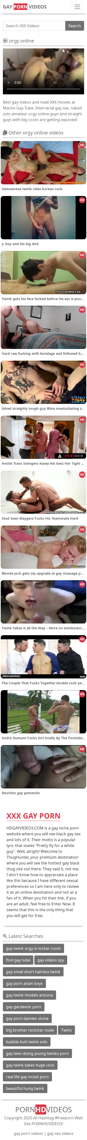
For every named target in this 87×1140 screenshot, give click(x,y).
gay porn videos (28, 1133)
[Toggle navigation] (77, 7)
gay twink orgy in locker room (33, 948)
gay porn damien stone (27, 1018)
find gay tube (18, 960)
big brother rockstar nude (30, 1030)
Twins (66, 1030)
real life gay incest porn (27, 1076)
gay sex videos (60, 1133)
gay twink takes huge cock (30, 1065)
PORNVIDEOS (43, 1109)
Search (74, 25)
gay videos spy (50, 960)
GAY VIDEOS (25, 6)
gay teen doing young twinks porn (37, 1053)
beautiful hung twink (25, 1088)
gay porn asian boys (24, 983)
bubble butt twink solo (26, 1041)
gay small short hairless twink (33, 971)
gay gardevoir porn (23, 1006)
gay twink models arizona (29, 995)
